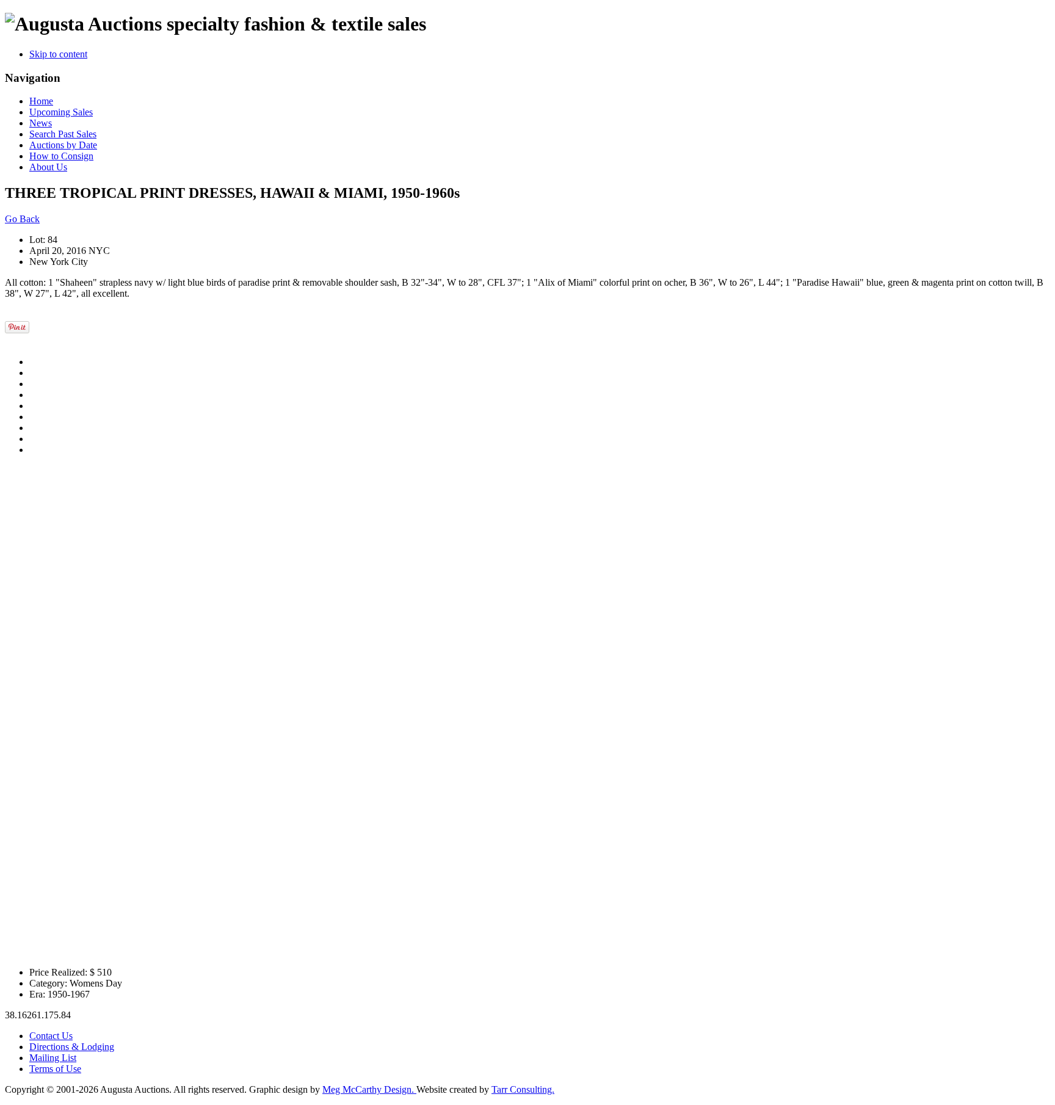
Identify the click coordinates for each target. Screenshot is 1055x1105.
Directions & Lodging (71, 1047)
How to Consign (61, 156)
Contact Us (51, 1036)
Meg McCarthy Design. (369, 1089)
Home (41, 101)
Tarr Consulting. (522, 1089)
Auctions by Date (63, 145)
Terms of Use (55, 1068)
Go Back (22, 219)
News (40, 123)
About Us (48, 167)
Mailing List (52, 1057)
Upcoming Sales (61, 112)
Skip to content (58, 54)
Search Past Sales (62, 134)
